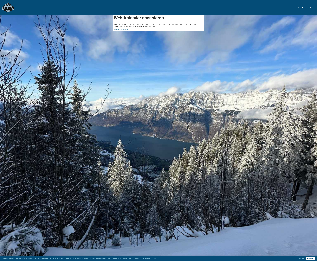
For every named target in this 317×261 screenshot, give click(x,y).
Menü (312, 7)
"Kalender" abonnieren (121, 30)
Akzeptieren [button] (310, 258)
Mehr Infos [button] (157, 258)
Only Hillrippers (299, 7)
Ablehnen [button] (301, 258)
